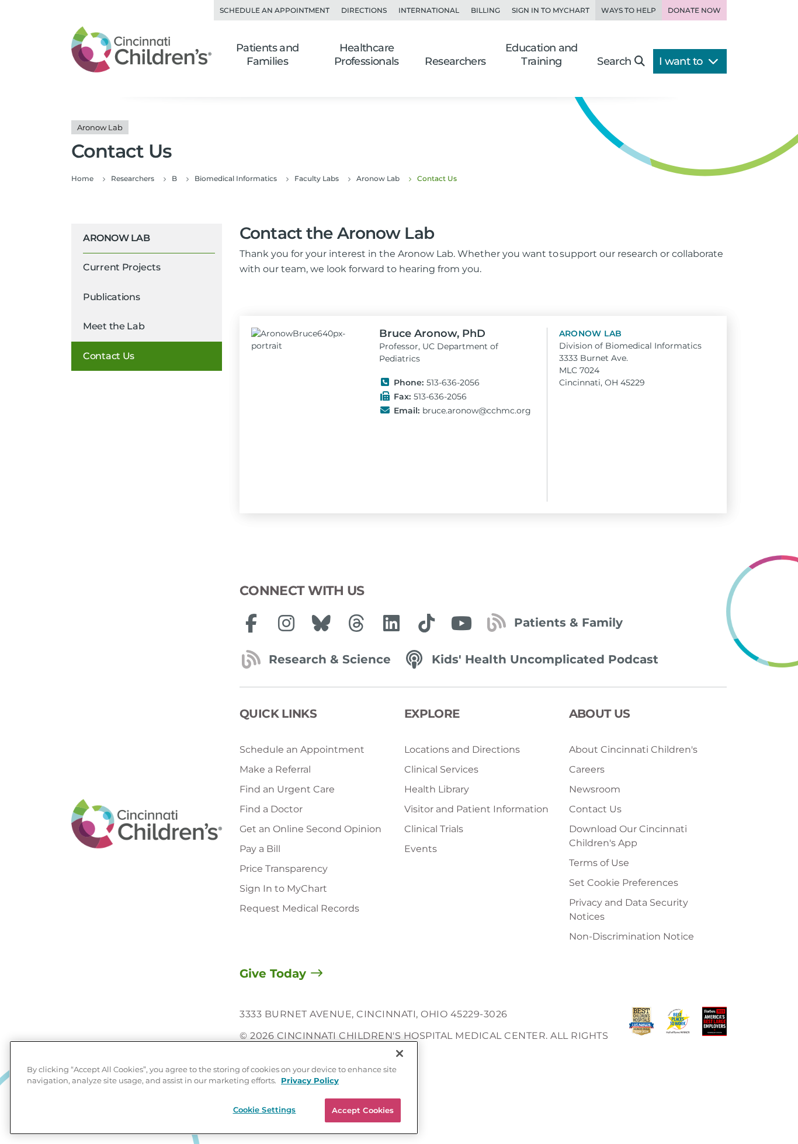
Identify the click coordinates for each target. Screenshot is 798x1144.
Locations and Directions (462, 749)
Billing (485, 10)
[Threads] (356, 623)
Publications (111, 296)
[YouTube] (461, 623)
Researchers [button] (455, 61)
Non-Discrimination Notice (631, 936)
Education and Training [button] (541, 54)
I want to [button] (682, 61)
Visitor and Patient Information (476, 809)
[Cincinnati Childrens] (146, 824)
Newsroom (594, 789)
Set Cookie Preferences (623, 882)
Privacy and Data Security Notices (628, 909)
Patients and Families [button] (267, 54)
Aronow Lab (116, 238)
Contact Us (108, 355)
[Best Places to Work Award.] (677, 1036)
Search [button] (614, 61)
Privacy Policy (310, 1081)
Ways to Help (628, 10)
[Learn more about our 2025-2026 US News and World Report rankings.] (641, 1036)
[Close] (399, 1053)
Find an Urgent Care (287, 789)
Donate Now (694, 10)
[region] (213, 1088)
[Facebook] (251, 623)
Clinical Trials (433, 828)
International (428, 10)
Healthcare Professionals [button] (366, 54)
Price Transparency (284, 868)
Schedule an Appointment (274, 10)
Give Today (273, 973)
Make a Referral (275, 769)
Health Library (436, 789)
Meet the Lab (113, 326)
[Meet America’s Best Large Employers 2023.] (714, 1036)
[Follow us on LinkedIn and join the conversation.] (391, 623)
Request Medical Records (299, 908)
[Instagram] (286, 623)
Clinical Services (441, 769)
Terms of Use (599, 862)
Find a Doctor (271, 809)
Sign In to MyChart (283, 888)
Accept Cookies (363, 1110)
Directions (364, 10)
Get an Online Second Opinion (310, 828)
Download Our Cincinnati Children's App (628, 836)
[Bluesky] (321, 623)
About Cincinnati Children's (633, 749)
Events (420, 848)
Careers (587, 769)
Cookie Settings (264, 1109)
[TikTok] (426, 623)
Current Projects (121, 267)
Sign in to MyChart (550, 10)
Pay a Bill (260, 848)
